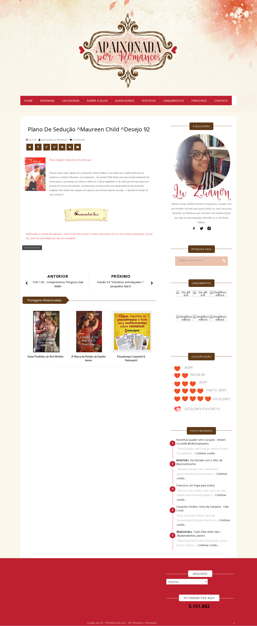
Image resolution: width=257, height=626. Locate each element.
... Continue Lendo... (204, 453)
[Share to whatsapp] (54, 147)
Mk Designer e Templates (142, 623)
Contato (221, 100)
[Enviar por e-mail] (77, 147)
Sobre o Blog (97, 100)
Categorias (70, 100)
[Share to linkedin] (69, 147)
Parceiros (199, 100)
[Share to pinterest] (62, 147)
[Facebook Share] (38, 147)
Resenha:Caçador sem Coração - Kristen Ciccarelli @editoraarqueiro (201, 441)
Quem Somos (124, 100)
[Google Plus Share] (46, 147)
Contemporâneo (32, 247)
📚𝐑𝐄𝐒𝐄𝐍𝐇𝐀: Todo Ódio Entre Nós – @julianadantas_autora (199, 533)
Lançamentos (173, 100)
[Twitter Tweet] (30, 147)
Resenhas (47, 100)
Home (28, 100)
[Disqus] (91, 420)
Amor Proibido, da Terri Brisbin (45, 356)
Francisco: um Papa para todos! (195, 485)
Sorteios (149, 100)
